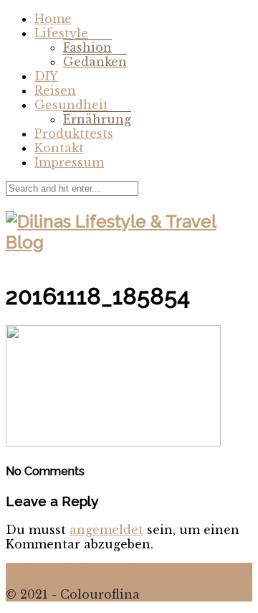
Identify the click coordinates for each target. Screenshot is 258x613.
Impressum (69, 162)
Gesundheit (71, 105)
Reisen (55, 90)
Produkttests (73, 133)
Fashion (87, 47)
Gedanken (95, 62)
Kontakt (59, 148)
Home (53, 18)
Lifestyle (61, 33)
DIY (46, 76)
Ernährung (97, 119)
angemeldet (106, 530)
